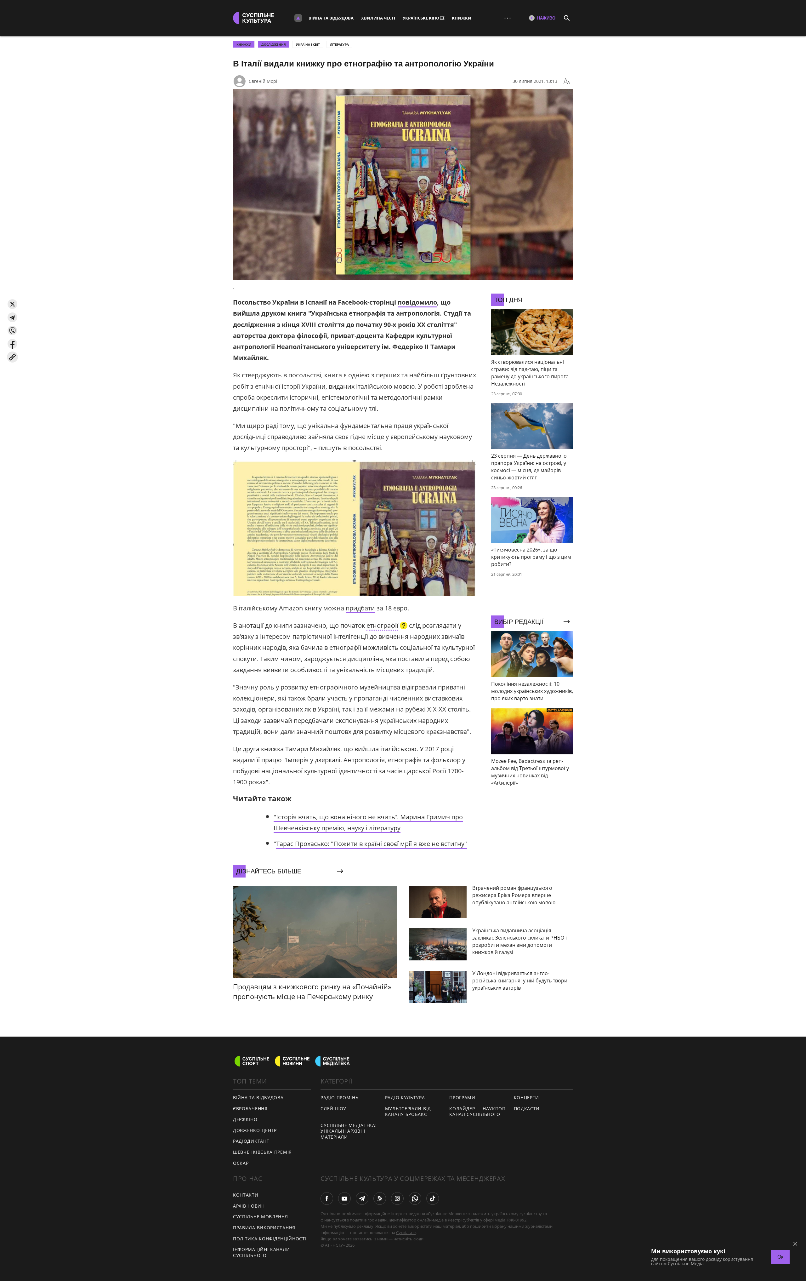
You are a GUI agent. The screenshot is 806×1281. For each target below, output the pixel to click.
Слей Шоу (333, 1109)
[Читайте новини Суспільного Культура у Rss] (379, 1198)
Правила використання (264, 1228)
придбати (360, 608)
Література (339, 44)
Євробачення (250, 1109)
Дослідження (273, 44)
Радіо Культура (405, 1098)
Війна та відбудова (331, 18)
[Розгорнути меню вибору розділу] (298, 18)
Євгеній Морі (263, 81)
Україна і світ (308, 44)
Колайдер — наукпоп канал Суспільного (477, 1112)
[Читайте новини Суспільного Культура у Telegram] (362, 1198)
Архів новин (249, 1206)
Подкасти (527, 1109)
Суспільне (406, 1232)
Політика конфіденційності (270, 1239)
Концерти (526, 1098)
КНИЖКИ (461, 18)
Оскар (241, 1163)
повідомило (417, 302)
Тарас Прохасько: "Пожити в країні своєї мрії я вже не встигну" (371, 843)
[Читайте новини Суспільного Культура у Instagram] (397, 1198)
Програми (462, 1098)
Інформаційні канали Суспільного (261, 1252)
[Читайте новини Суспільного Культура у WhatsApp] (415, 1198)
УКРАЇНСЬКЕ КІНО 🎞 (423, 18)
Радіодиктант (251, 1141)
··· (507, 18)
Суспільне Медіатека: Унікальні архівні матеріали (349, 1131)
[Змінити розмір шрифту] (567, 81)
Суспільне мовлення (260, 1217)
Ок (780, 1257)
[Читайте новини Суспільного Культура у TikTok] (432, 1198)
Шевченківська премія (262, 1152)
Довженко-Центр (255, 1130)
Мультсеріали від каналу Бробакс (408, 1112)
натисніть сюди (408, 1239)
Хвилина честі (378, 18)
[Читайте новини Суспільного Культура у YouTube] (344, 1198)
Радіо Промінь (339, 1098)
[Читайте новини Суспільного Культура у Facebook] (327, 1198)
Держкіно (245, 1119)
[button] (12, 304)
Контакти (245, 1195)
